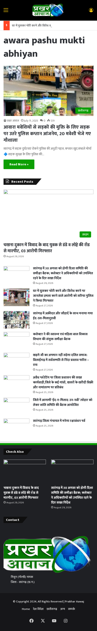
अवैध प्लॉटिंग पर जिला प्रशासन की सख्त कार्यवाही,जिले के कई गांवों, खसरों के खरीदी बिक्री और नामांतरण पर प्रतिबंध (63, 382)
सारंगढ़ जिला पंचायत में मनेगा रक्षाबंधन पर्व (59, 420)
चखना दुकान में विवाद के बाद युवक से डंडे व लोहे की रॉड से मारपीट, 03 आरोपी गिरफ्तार (47, 247)
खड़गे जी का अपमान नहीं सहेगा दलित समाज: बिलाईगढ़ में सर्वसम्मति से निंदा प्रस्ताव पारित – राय (61, 359)
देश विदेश (38, 609)
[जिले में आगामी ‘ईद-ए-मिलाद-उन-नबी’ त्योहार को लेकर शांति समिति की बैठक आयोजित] (16, 406)
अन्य (62, 609)
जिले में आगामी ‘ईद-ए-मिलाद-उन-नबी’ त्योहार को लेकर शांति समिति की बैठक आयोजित (62, 402)
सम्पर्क (71, 609)
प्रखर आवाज (13, 120)
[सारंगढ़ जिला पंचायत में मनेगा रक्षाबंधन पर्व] (16, 427)
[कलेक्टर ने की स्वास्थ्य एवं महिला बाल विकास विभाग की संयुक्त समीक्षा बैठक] (16, 340)
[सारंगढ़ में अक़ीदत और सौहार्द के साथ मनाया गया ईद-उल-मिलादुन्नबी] (16, 320)
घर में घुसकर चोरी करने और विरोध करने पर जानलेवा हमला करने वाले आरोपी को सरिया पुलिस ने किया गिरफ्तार (63, 295)
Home (26, 609)
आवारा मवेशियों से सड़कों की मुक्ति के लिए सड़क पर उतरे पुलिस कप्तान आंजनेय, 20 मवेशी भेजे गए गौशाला (47, 133)
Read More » (18, 164)
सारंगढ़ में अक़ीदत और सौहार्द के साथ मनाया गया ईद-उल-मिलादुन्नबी (63, 316)
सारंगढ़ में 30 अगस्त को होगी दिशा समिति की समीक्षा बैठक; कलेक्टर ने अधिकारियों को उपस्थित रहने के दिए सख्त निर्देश (63, 273)
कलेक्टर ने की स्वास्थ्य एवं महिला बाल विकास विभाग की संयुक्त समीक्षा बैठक (60, 336)
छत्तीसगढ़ (52, 609)
